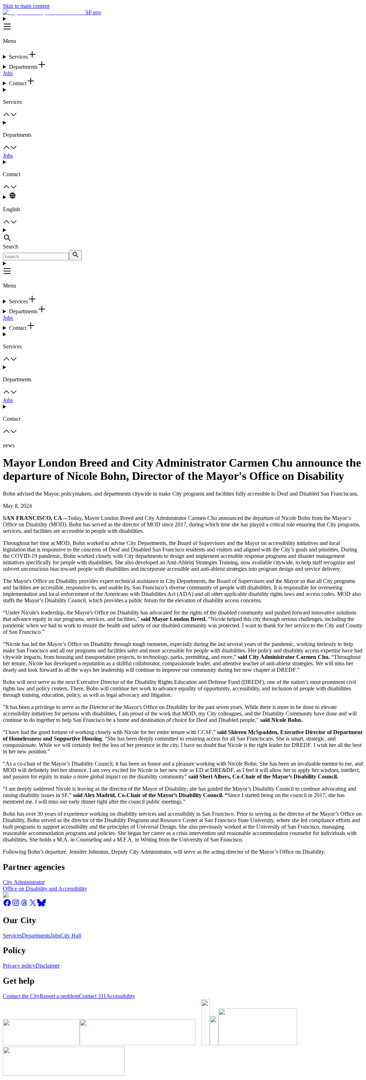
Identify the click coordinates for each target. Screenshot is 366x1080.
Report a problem (59, 996)
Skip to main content (26, 6)
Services (12, 935)
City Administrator (24, 882)
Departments (36, 935)
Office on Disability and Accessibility (45, 889)
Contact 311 (92, 996)
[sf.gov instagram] (15, 905)
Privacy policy (19, 966)
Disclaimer (47, 966)
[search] (75, 255)
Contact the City (21, 996)
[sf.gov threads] (24, 905)
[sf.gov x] (33, 905)
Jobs (8, 73)
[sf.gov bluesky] (41, 905)
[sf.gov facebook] (7, 905)
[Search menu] (183, 235)
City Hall (70, 935)
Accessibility (120, 996)
